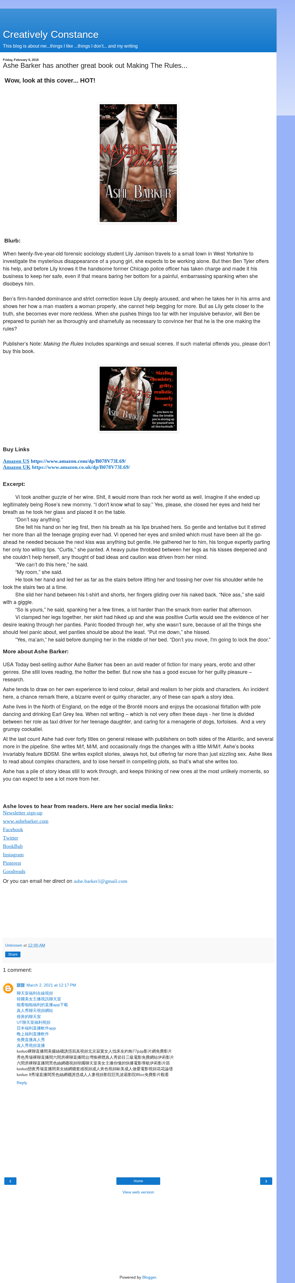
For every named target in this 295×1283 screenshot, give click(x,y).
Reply (22, 1082)
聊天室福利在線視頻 (35, 993)
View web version (138, 1192)
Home (138, 1181)
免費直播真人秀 (31, 1039)
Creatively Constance (51, 34)
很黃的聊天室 (29, 1016)
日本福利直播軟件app (36, 1028)
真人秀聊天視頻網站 (35, 1010)
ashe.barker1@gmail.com (100, 881)
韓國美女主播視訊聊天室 (39, 999)
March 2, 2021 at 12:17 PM (51, 985)
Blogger (149, 1277)
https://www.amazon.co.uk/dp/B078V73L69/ (81, 467)
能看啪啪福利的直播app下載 (42, 1004)
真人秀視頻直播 (31, 1045)
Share (13, 954)
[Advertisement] (138, 16)
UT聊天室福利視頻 (33, 1022)
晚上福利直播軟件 (33, 1034)
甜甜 (21, 985)
